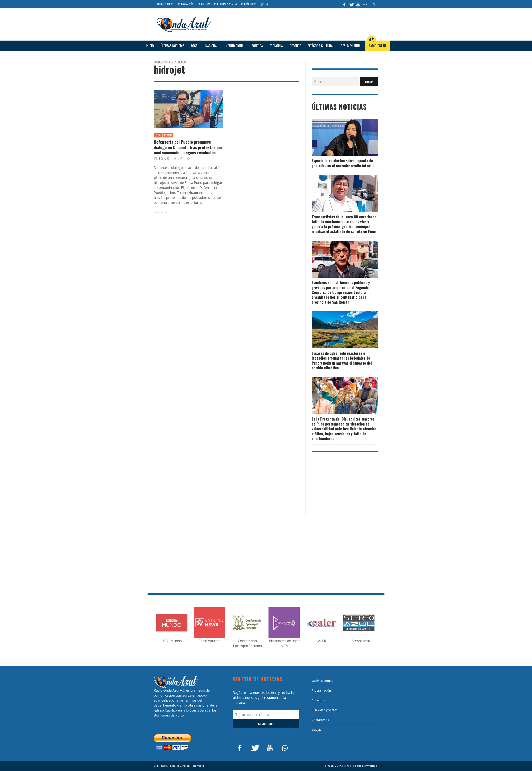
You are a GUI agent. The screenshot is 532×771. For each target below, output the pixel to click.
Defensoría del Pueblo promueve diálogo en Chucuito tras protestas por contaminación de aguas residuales (188, 147)
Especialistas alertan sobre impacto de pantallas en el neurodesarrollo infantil (343, 163)
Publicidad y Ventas (324, 710)
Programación (321, 690)
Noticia (168, 135)
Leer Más (159, 212)
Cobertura (318, 700)
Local (158, 135)
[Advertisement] (296, 24)
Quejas (316, 729)
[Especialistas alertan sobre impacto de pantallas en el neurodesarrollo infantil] (338, 137)
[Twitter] (351, 4)
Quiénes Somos (322, 681)
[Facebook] (344, 4)
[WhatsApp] (365, 4)
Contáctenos (320, 720)
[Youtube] (358, 4)
